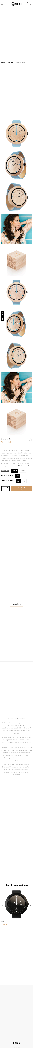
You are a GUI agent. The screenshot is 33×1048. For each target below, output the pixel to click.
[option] (16, 908)
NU (18, 476)
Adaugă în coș (21, 489)
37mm (23, 470)
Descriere (16, 604)
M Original (4, 922)
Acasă (3, 62)
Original (10, 62)
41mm (15, 470)
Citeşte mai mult (23, 466)
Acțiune (2, 317)
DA (24, 476)
